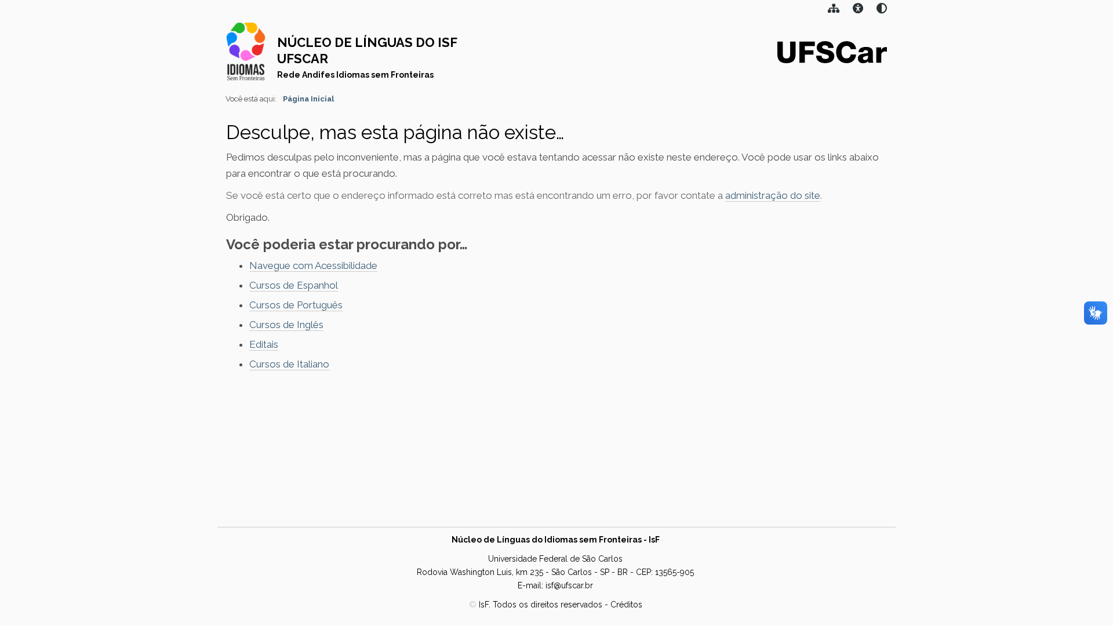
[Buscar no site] (881, 10)
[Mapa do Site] (833, 10)
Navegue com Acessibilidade (313, 265)
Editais (263, 344)
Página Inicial (308, 98)
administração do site (772, 195)
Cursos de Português (296, 305)
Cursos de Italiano (289, 364)
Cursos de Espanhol (293, 285)
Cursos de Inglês (286, 324)
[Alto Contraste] (858, 10)
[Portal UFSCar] (832, 51)
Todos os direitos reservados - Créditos (567, 604)
